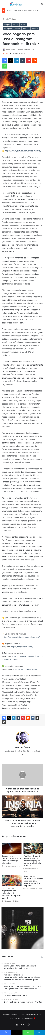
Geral (23, 25)
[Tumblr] (18, 718)
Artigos (13, 19)
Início (6, 19)
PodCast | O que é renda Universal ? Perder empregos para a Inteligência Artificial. (32, 861)
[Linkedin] (14, 718)
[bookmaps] (16, 4)
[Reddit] (28, 718)
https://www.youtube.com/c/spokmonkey (23, 151)
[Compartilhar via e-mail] (37, 718)
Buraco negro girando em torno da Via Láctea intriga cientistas (11, 859)
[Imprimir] (4, 722)
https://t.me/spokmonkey (22, 647)
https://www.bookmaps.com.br (26, 669)
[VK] (32, 718)
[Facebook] (4, 718)
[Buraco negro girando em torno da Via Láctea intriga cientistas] (12, 848)
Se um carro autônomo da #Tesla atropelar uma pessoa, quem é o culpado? (33, 881)
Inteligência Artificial (12, 29)
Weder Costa (10, 50)
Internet (26, 29)
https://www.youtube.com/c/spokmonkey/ (21, 637)
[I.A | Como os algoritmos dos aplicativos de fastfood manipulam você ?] (12, 880)
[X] (9, 718)
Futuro (15, 25)
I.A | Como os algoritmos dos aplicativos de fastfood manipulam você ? (11, 893)
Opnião (35, 29)
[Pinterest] (23, 718)
